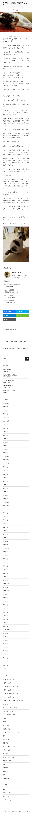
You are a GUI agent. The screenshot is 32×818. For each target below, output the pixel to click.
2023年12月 (6, 456)
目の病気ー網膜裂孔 (8, 760)
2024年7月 (6, 431)
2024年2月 (6, 449)
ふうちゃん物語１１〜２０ (10, 329)
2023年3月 (6, 488)
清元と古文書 (6, 750)
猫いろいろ (6, 753)
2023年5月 (6, 481)
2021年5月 (6, 566)
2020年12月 (6, 583)
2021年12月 (6, 541)
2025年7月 (6, 410)
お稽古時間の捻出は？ (11, 303)
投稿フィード (6, 792)
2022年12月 (6, 499)
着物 (4, 764)
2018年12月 (6, 668)
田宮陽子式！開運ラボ (9, 757)
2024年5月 (6, 438)
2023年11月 (6, 460)
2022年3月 (6, 530)
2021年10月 (6, 548)
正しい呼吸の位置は (10, 297)
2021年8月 (6, 555)
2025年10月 (6, 407)
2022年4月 (6, 527)
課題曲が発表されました (11, 292)
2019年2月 (6, 661)
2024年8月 (6, 428)
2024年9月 (6, 424)
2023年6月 (6, 477)
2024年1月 (6, 453)
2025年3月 (6, 414)
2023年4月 (6, 484)
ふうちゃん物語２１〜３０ (10, 690)
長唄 (11, 295)
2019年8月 (6, 640)
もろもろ (5, 704)
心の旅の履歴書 (9, 286)
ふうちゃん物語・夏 (8, 679)
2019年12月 (6, 626)
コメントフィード (8, 796)
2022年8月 (6, 513)
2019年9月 (6, 636)
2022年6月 (6, 520)
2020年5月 (6, 608)
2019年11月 (6, 629)
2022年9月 (6, 509)
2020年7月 (6, 601)
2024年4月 (6, 442)
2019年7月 (6, 644)
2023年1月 (6, 495)
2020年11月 (6, 587)
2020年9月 (6, 594)
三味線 (12, 290)
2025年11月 (6, 403)
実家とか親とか (7, 729)
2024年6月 (6, 435)
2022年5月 (6, 523)
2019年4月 (6, 654)
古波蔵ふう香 (15, 36)
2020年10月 (6, 590)
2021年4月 (6, 569)
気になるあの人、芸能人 (15, 284)
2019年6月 (6, 647)
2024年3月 (6, 445)
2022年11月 (6, 502)
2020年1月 (6, 622)
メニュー (17, 10)
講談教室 (5, 771)
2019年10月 (6, 633)
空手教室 (5, 768)
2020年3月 (6, 615)
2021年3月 (6, 573)
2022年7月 (6, 516)
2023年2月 (6, 491)
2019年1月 (6, 665)
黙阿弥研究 (6, 778)
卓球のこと (6, 722)
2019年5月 (6, 651)
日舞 (4, 736)
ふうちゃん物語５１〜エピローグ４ (13, 700)
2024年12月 (6, 417)
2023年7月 (6, 474)
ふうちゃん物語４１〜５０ (10, 697)
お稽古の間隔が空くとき (10, 390)
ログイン (5, 789)
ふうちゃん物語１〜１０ (10, 683)
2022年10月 (6, 506)
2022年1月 (6, 537)
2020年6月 (6, 605)
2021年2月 (6, 576)
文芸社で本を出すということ (11, 732)
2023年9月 (6, 467)
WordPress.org (7, 800)
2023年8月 (6, 470)
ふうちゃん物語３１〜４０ (10, 693)
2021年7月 (6, 559)
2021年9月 (6, 552)
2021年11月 (6, 545)
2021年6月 (6, 562)
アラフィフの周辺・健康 (10, 707)
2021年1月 (6, 580)
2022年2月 (6, 534)
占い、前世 (6, 725)
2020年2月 (6, 619)
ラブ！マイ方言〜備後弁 (10, 714)
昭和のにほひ (6, 739)
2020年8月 (6, 598)
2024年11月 (6, 421)
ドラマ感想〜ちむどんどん (10, 711)
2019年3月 (6, 658)
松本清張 (5, 743)
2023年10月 (6, 463)
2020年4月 (6, 612)
